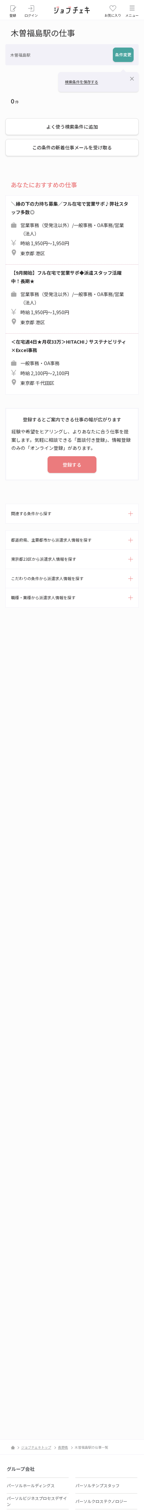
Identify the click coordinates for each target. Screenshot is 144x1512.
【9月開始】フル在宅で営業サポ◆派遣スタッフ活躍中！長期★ (67, 297)
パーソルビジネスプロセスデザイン (37, 1501)
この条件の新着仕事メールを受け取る (72, 147)
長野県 (63, 1447)
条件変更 (123, 54)
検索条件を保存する (81, 81)
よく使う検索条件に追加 (72, 126)
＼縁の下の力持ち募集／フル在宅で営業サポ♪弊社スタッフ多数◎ (69, 228)
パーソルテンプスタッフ (97, 1485)
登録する (72, 464)
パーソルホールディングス (31, 1485)
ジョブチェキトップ (36, 1447)
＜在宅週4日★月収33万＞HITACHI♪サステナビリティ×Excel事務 (68, 362)
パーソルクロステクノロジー (101, 1501)
